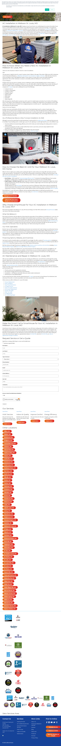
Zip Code (5, 379)
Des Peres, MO (8, 471)
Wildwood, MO (8, 599)
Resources (33, 731)
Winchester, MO (8, 602)
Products (33, 733)
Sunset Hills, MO (8, 572)
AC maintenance (41, 261)
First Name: (5, 345)
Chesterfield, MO (8, 449)
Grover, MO (7, 495)
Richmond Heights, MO (10, 538)
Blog (32, 729)
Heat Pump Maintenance (10, 285)
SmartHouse (48, 29)
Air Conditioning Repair (10, 295)
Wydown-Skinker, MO (9, 609)
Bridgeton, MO (8, 440)
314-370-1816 (6, 19)
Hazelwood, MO (8, 498)
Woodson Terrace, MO (10, 605)
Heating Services (21, 721)
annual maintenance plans (12, 265)
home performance (50, 209)
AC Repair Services (9, 286)
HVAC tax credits (34, 131)
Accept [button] (47, 9)
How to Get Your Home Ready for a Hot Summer (11, 200)
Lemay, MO (7, 511)
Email (4, 367)
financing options (47, 240)
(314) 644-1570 (5, 728)
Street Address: (6, 373)
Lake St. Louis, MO (9, 507)
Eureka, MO (7, 480)
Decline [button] (52, 9)
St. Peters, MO (8, 569)
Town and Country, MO (10, 575)
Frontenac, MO (8, 489)
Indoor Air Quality (21, 731)
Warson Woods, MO (9, 590)
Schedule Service (53, 727)
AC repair (10, 87)
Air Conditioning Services (23, 723)
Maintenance (20, 733)
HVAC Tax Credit (8, 292)
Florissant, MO (8, 486)
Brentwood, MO (8, 437)
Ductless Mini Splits (9, 290)
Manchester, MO (8, 514)
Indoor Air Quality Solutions (11, 287)
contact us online (12, 35)
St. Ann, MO (7, 550)
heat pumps (19, 185)
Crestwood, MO (8, 462)
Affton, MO (7, 431)
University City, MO (9, 578)
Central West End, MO (10, 443)
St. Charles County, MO (10, 553)
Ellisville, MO (7, 477)
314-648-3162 (42, 33)
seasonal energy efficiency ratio (27, 178)
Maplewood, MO (8, 517)
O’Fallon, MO (7, 529)
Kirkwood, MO (8, 501)
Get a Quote (7, 17)
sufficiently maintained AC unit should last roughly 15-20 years (31, 76)
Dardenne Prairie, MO (10, 468)
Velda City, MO (8, 584)
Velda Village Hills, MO (10, 587)
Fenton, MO (7, 483)
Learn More (5, 411)
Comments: (5, 384)
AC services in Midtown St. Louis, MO (15, 30)
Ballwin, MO (7, 434)
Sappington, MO (8, 544)
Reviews (33, 727)
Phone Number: (6, 362)
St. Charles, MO (8, 556)
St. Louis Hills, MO (9, 563)
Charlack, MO (7, 446)
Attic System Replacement (11, 289)
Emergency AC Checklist (10, 196)
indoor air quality (54, 188)
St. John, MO (7, 560)
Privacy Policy (34, 737)
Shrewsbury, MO (8, 547)
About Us (33, 721)
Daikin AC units (6, 243)
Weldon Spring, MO (9, 596)
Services (33, 735)
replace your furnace (42, 120)
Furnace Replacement (10, 282)
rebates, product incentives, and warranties (39, 245)
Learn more (7, 424)
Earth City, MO (8, 474)
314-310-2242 (44, 334)
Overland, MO (7, 535)
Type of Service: (6, 356)
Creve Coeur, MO (8, 465)
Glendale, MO (7, 492)
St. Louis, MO (7, 566)
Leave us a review (53, 730)
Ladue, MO (7, 504)
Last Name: (5, 351)
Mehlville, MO (7, 523)
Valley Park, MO (8, 581)
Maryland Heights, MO (10, 520)
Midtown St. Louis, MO (10, 526)
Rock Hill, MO (7, 541)
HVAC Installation (9, 283)
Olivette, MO (7, 532)
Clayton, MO (7, 455)
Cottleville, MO (8, 458)
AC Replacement (8, 293)
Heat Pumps (20, 729)
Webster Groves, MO (9, 593)
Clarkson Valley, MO (9, 452)
